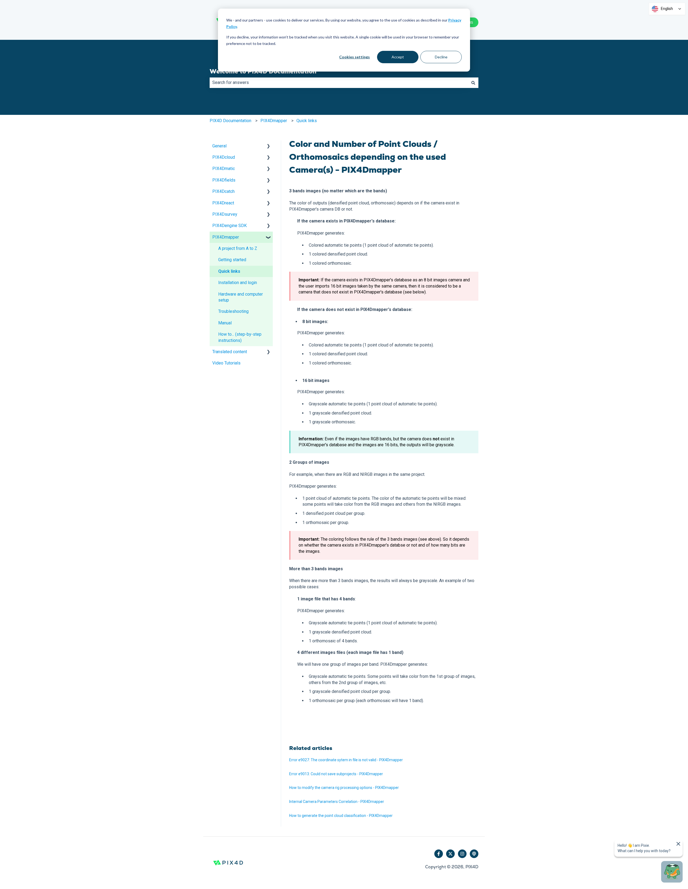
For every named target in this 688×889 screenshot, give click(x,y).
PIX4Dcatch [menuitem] (223, 191)
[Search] (473, 82)
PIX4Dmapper (273, 120)
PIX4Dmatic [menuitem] (223, 168)
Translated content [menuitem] (229, 351)
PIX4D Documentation (230, 120)
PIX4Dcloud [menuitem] (223, 157)
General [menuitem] (219, 145)
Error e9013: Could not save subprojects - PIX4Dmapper (336, 774)
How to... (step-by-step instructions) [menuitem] (239, 337)
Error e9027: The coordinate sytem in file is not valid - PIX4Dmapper (346, 760)
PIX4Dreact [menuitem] (223, 203)
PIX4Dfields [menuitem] (223, 180)
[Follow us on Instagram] (462, 853)
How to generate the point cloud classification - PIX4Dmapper (341, 815)
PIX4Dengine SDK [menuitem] (229, 225)
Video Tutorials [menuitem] (226, 363)
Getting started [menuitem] (232, 259)
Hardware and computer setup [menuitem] (240, 297)
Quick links (306, 120)
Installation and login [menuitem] (237, 282)
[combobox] (339, 82)
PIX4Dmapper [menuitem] (225, 237)
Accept (398, 57)
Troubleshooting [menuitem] (233, 311)
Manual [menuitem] (225, 322)
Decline (441, 57)
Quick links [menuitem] (229, 271)
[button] (268, 146)
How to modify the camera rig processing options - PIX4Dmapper (344, 787)
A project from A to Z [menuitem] (237, 248)
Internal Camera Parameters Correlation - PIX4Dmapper (336, 801)
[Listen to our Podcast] (474, 853)
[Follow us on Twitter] (450, 853)
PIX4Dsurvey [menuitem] (224, 214)
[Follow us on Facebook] (438, 853)
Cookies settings (354, 57)
